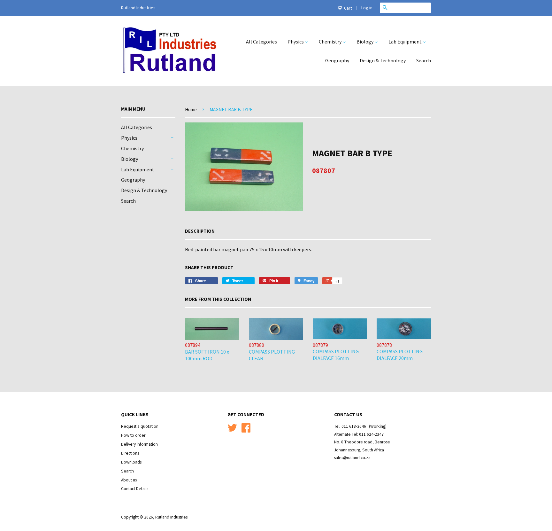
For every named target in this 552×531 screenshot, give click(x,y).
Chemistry (330, 41)
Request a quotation (139, 426)
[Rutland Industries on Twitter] (232, 430)
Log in (366, 8)
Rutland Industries (171, 517)
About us (129, 480)
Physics (296, 41)
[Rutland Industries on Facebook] (246, 430)
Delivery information (139, 444)
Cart (347, 8)
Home (191, 109)
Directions (130, 453)
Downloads (131, 462)
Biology (365, 41)
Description (200, 231)
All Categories (261, 41)
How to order (133, 435)
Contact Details (134, 488)
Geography (337, 60)
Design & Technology (383, 60)
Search (423, 60)
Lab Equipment (405, 41)
